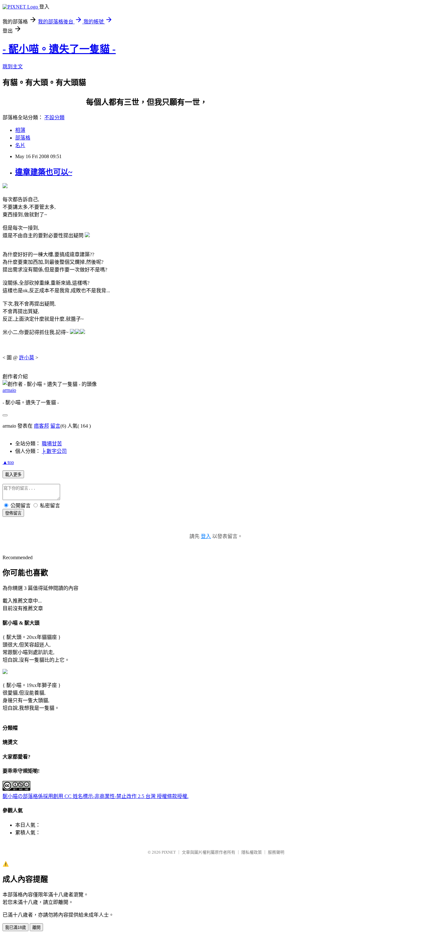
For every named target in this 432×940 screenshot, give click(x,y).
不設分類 (54, 117)
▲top (8, 462)
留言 (55, 426)
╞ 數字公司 (54, 451)
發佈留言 (13, 513)
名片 (20, 145)
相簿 (20, 130)
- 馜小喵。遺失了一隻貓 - (59, 49)
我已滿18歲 (15, 927)
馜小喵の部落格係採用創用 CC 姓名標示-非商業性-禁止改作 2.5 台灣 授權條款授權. (95, 796)
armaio (9, 390)
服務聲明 (276, 852)
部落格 (22, 137)
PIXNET (169, 852)
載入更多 (13, 474)
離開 (36, 927)
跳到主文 (13, 66)
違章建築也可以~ (43, 172)
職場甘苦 (52, 443)
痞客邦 (41, 426)
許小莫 (26, 357)
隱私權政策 (251, 852)
